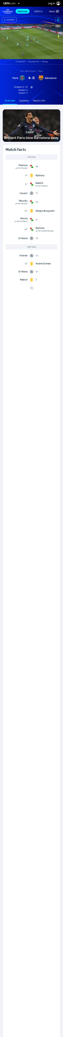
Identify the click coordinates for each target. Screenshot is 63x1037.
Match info (39, 100)
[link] (22, 11)
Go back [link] (10, 19)
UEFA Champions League (8, 11)
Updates (24, 100)
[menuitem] (23, 11)
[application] (31, 41)
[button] (53, 11)
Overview (10, 100)
